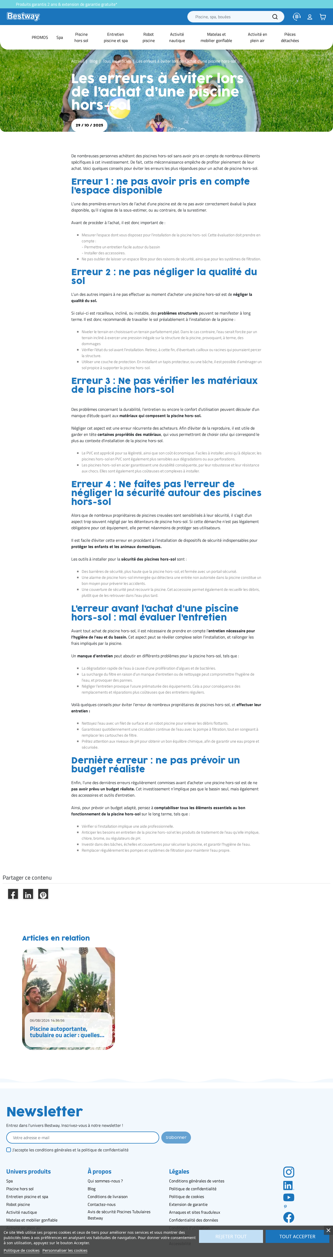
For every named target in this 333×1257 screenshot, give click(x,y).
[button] (323, 16)
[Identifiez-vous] (310, 16)
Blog (93, 61)
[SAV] (297, 17)
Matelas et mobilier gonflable (31, 1220)
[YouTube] (288, 1197)
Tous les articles (117, 61)
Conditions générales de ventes (196, 1181)
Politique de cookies (186, 1196)
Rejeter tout (231, 1236)
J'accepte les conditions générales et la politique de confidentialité (70, 1150)
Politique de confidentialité (192, 1189)
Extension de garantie (188, 1204)
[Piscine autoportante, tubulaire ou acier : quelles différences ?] (68, 998)
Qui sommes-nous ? (105, 1181)
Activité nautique (21, 1212)
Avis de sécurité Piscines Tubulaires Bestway (119, 1214)
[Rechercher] (275, 16)
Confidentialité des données (193, 1220)
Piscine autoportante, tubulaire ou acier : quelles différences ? (65, 1031)
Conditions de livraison (108, 1196)
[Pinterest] (288, 1207)
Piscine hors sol (20, 1189)
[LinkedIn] (288, 1185)
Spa (9, 1181)
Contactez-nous (102, 1204)
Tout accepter (297, 1236)
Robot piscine (18, 1204)
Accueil (77, 61)
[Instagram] (288, 1172)
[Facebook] (288, 1217)
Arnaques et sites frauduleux (194, 1212)
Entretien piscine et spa (27, 1196)
